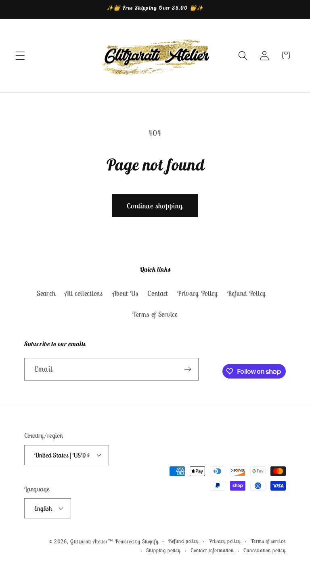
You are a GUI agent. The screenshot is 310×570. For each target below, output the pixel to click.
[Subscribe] (187, 369)
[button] (20, 55)
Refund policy (183, 541)
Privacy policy (225, 541)
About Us (125, 293)
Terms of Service (155, 314)
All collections (84, 293)
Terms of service (268, 541)
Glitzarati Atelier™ (91, 541)
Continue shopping (155, 205)
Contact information (212, 550)
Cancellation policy (264, 550)
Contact (157, 293)
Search (46, 293)
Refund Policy (246, 293)
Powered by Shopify (137, 541)
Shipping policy (163, 550)
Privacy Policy (197, 293)
